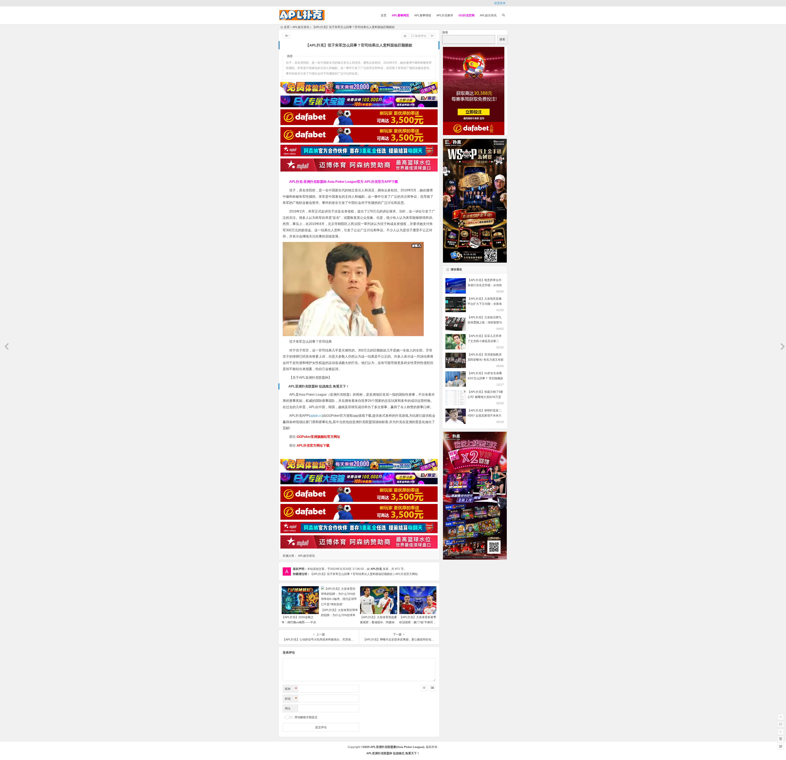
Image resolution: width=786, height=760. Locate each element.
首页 (383, 15)
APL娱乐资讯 (488, 15)
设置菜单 (500, 3)
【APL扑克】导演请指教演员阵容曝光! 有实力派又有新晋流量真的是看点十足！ (486, 359)
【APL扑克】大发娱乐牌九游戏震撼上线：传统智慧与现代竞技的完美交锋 (485, 322)
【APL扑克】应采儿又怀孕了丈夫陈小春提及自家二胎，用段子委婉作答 (484, 341)
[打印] (405, 36)
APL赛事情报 (422, 15)
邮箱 (291, 698)
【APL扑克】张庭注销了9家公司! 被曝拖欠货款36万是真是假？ (485, 397)
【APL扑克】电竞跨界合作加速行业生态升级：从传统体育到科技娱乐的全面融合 (485, 285)
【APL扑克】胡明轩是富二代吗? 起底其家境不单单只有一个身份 (484, 415)
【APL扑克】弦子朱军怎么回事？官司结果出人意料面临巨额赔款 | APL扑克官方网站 (364, 574)
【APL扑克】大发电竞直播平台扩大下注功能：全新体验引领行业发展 (485, 304)
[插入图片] (432, 688)
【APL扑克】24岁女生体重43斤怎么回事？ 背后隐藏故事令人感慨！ (485, 378)
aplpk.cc (316, 415)
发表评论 (420, 35)
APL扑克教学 (444, 15)
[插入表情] (424, 688)
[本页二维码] (780, 746)
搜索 (445, 32)
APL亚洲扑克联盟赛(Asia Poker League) (397, 747)
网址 (288, 708)
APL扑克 (376, 568)
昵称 (291, 689)
